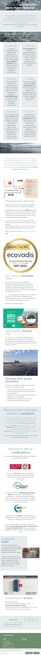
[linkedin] (25, 639)
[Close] (39, 650)
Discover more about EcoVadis (14, 303)
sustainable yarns (8, 635)
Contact (5, 645)
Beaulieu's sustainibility (29, 231)
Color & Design (7, 643)
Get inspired (6, 641)
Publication (30, 619)
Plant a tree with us (9, 647)
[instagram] (22, 639)
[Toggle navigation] (39, 2)
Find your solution (8, 644)
